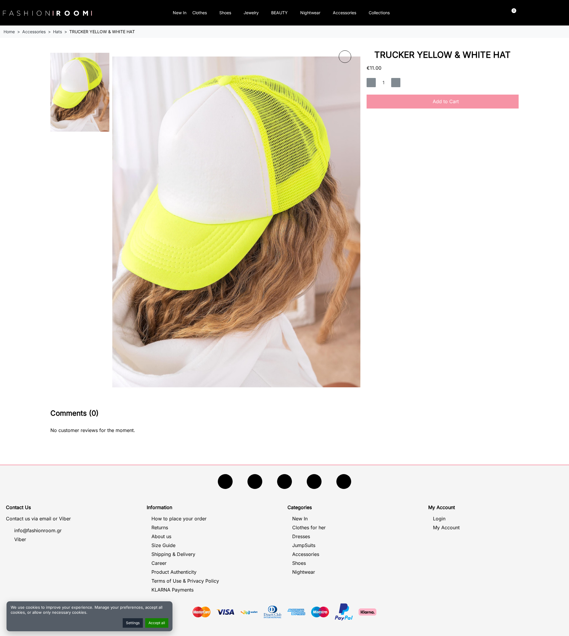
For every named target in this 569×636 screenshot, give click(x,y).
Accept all (156, 623)
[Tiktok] (314, 481)
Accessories (344, 12)
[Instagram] (284, 481)
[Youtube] (254, 481)
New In (179, 12)
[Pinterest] (343, 481)
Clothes (199, 12)
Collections (379, 12)
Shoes (225, 12)
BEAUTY (279, 12)
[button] (446, 13)
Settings (133, 623)
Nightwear (310, 12)
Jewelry (251, 12)
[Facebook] (225, 481)
